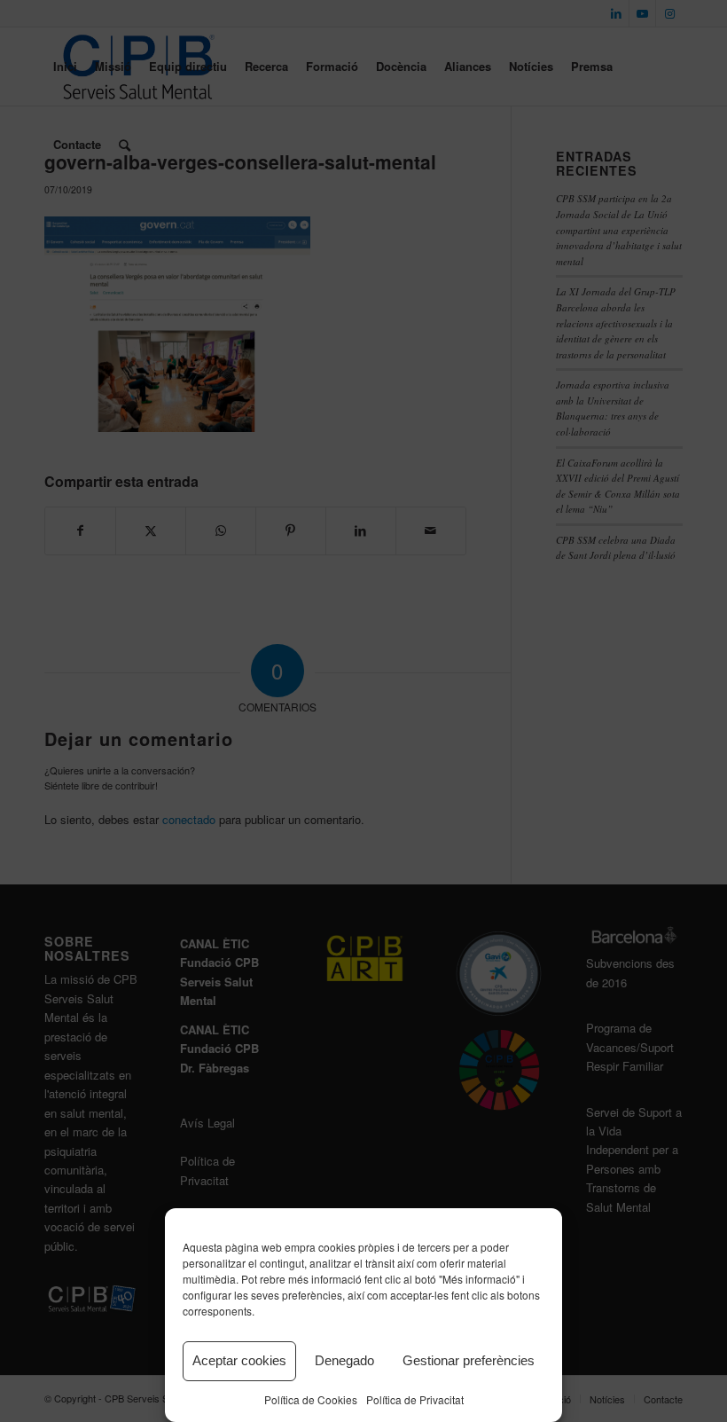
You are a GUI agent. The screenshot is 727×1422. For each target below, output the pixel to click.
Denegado (344, 1360)
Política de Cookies (310, 1399)
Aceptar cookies (239, 1360)
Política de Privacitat (415, 1399)
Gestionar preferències (469, 1360)
